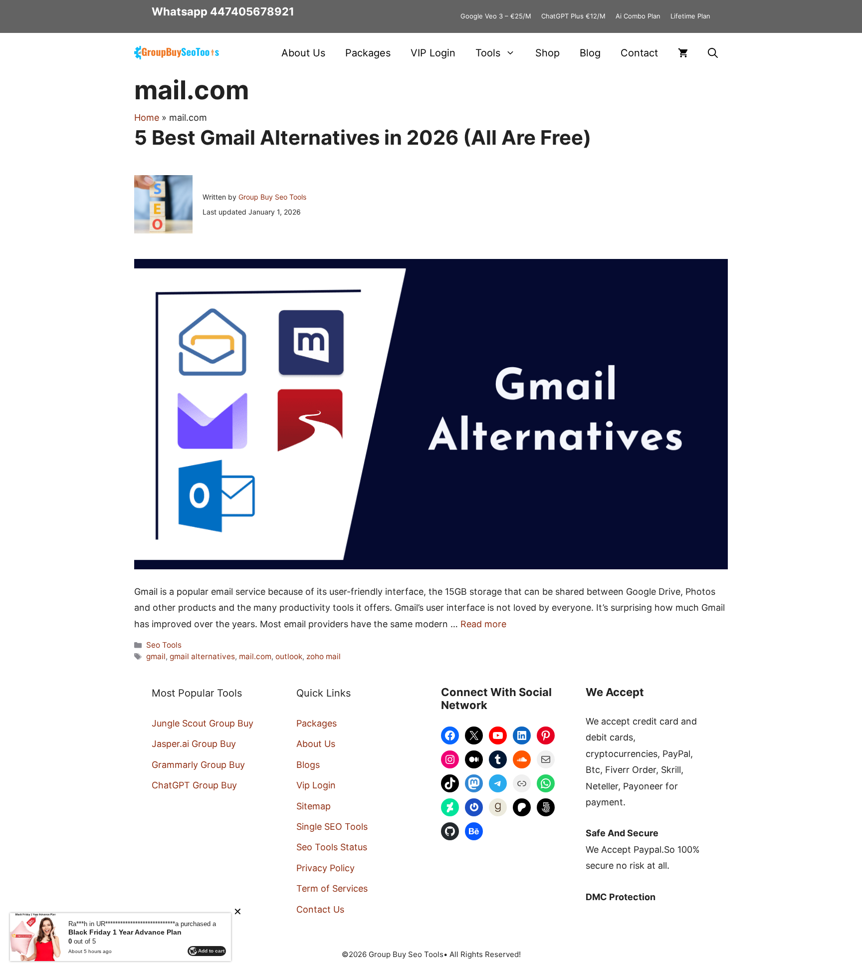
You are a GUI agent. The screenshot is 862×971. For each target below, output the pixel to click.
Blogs (308, 764)
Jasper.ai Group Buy (194, 743)
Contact (639, 53)
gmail (156, 656)
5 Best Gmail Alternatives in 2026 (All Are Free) (362, 137)
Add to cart (211, 951)
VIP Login (433, 53)
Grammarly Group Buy (198, 764)
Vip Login (316, 785)
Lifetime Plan (690, 16)
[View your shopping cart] (683, 53)
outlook (288, 656)
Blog (590, 53)
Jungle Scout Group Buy (202, 723)
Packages (368, 53)
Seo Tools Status (331, 847)
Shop (547, 53)
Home (146, 117)
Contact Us (320, 909)
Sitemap (313, 806)
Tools (487, 53)
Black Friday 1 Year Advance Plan (125, 932)
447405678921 (252, 11)
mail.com (255, 656)
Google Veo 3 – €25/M (495, 16)
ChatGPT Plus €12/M (573, 16)
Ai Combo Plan (638, 16)
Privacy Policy (325, 868)
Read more (483, 624)
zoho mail (323, 656)
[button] (713, 53)
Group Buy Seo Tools (272, 197)
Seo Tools (164, 645)
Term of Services (332, 888)
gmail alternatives (202, 656)
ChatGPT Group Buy (194, 785)
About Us (303, 53)
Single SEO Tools (332, 826)
